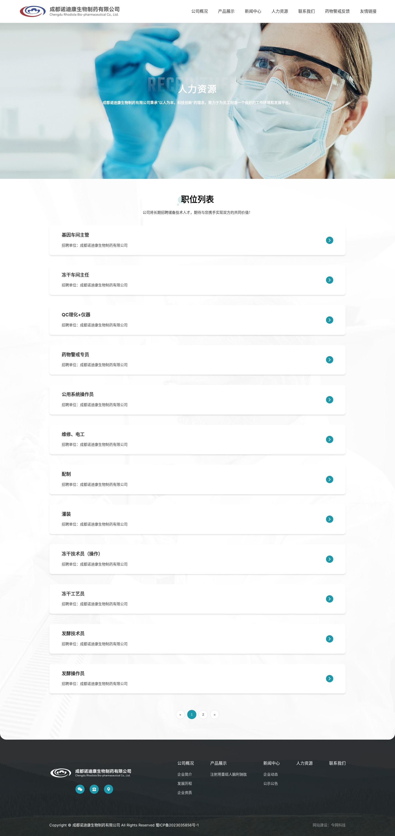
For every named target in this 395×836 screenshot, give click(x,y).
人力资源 (280, 11)
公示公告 (270, 783)
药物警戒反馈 (337, 11)
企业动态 (270, 774)
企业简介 (184, 774)
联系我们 (306, 11)
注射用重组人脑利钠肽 (228, 774)
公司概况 (199, 11)
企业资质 (184, 792)
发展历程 (184, 783)
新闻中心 (253, 11)
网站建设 (320, 825)
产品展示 (226, 11)
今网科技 (338, 825)
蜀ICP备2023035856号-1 (177, 825)
